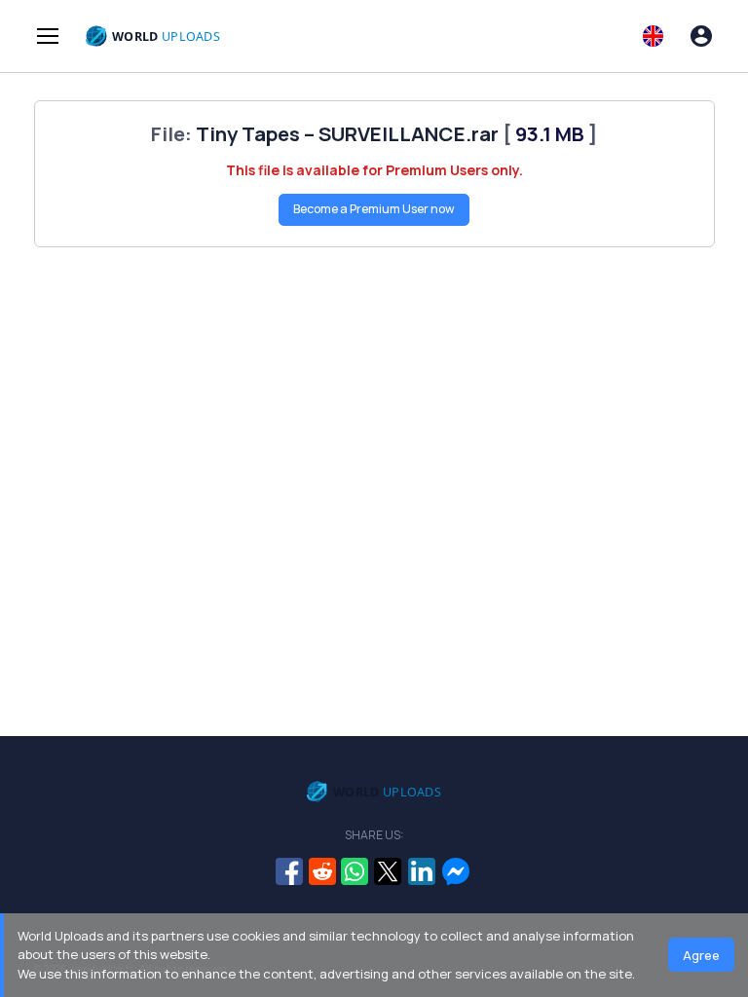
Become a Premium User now (374, 209)
